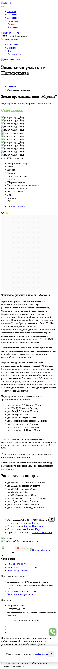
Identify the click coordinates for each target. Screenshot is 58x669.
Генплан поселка (16, 206)
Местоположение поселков (21, 591)
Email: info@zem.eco (18, 570)
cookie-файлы (41, 654)
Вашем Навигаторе (42, 532)
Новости (12, 14)
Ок (51, 654)
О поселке (12, 44)
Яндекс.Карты (31, 523)
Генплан (11, 47)
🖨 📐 (5, 212)
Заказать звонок (9, 38)
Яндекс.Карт (33, 529)
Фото (10, 50)
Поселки (12, 17)
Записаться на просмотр (20, 594)
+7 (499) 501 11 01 (16, 564)
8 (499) (10, 32)
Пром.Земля (13, 20)
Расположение (15, 53)
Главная (11, 11)
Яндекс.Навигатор (33, 526)
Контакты (12, 27)
